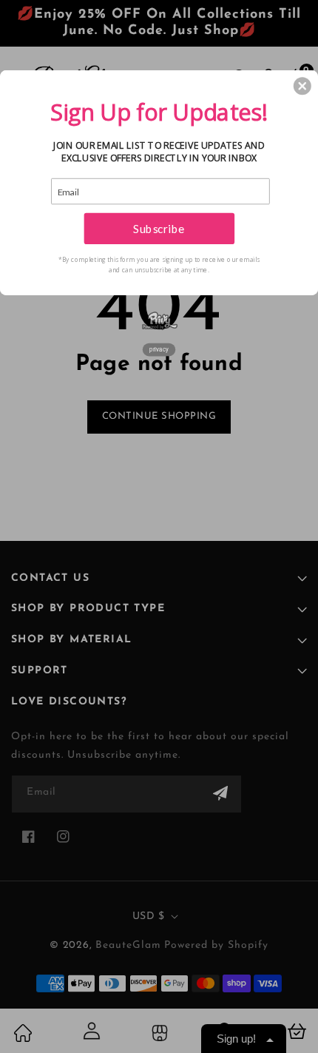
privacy (159, 349)
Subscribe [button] (158, 228)
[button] (302, 86)
